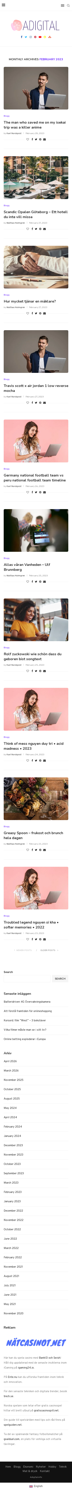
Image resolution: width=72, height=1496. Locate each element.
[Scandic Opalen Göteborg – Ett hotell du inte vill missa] (36, 177)
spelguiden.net (13, 1425)
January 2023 (12, 1201)
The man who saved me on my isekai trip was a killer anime (35, 125)
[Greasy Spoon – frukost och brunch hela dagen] (36, 798)
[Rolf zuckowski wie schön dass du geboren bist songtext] (36, 619)
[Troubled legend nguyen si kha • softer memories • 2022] (36, 888)
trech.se (8, 1396)
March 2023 (11, 1183)
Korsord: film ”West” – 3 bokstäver (25, 1020)
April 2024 (10, 1117)
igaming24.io (26, 1368)
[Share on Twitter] (36, 139)
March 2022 (11, 1248)
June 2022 (10, 1239)
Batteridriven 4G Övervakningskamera (27, 1002)
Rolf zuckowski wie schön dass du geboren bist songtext (32, 656)
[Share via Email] (44, 139)
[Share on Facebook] (32, 139)
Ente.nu (12, 1377)
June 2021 (10, 1295)
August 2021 (11, 1276)
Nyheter (41, 1467)
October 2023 (12, 1164)
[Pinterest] (35, 37)
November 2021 (13, 1267)
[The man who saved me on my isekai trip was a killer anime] (36, 88)
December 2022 (13, 1211)
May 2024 (10, 1108)
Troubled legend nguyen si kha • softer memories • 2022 (31, 925)
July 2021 (10, 1285)
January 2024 (12, 1136)
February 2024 (13, 1127)
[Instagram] (31, 37)
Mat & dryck (30, 1471)
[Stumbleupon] (49, 37)
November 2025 (13, 1080)
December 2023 (13, 1145)
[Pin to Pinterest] (40, 139)
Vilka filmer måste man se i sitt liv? (25, 1030)
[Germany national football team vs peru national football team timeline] (36, 441)
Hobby (52, 1467)
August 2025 (12, 1099)
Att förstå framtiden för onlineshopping (28, 1011)
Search (8, 972)
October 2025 (12, 1089)
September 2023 (14, 1173)
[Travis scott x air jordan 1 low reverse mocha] (36, 351)
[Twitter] (26, 37)
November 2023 (13, 1155)
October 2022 (12, 1229)
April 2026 (10, 1061)
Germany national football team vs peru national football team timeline (35, 478)
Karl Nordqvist (14, 133)
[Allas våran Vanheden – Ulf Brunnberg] (36, 530)
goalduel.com (11, 1439)
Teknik (63, 1467)
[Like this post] (27, 139)
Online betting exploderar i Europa (25, 1039)
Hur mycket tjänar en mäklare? (30, 301)
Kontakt (45, 1471)
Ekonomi (28, 1467)
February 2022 (13, 1257)
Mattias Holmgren (16, 223)
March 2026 (11, 1071)
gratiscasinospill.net (46, 1410)
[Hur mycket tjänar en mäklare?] (36, 267)
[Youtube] (40, 37)
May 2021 (10, 1304)
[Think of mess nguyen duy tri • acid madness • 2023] (36, 709)
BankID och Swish (49, 1358)
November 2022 (13, 1220)
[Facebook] (21, 37)
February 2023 (13, 1192)
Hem (8, 1467)
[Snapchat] (45, 37)
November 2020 (13, 1313)
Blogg (6, 116)
